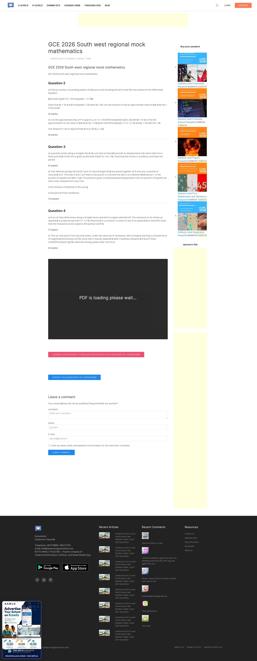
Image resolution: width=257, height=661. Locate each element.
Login (227, 5)
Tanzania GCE (92, 5)
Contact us (189, 533)
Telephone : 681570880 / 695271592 (53, 545)
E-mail (51, 434)
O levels (37, 5)
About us (188, 550)
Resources (191, 527)
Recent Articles (108, 527)
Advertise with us (213, 647)
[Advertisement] (133, 20)
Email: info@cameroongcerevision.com (54, 548)
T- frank (87, 58)
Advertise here (191, 538)
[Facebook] (37, 580)
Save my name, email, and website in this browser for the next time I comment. (90, 445)
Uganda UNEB (72, 5)
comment (53, 409)
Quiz (107, 5)
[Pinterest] (50, 580)
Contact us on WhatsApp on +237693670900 (74, 377)
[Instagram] (43, 580)
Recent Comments (153, 527)
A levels (23, 5)
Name (51, 423)
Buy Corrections (192, 542)
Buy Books (189, 546)
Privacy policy (194, 647)
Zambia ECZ (53, 5)
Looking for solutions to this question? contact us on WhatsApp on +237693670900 (96, 354)
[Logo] (10, 5)
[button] (21, 630)
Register (243, 5)
